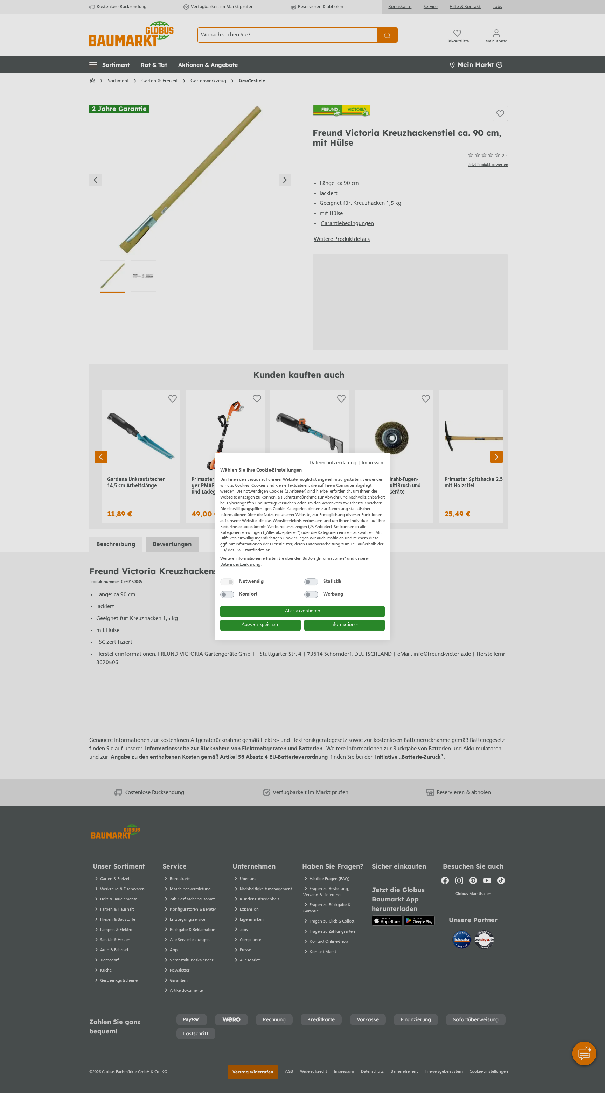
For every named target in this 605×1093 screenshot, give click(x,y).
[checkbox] (227, 581)
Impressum (373, 463)
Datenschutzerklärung (333, 463)
